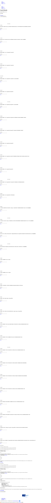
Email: (1, 450)
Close (1, 461)
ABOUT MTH (3, 498)
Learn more (20, 502)
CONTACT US (3, 3)
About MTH (3, 2)
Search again (1, 15)
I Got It (22, 502)
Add (0, 29)
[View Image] (3, 23)
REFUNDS (3, 499)
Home (2, 1)
